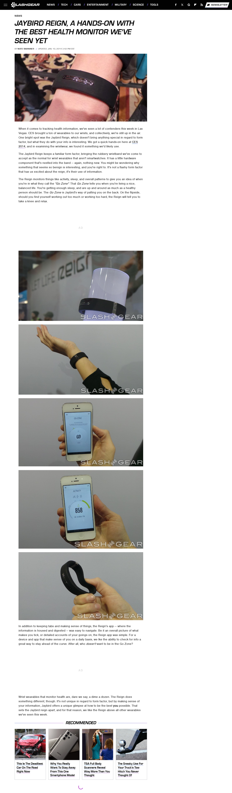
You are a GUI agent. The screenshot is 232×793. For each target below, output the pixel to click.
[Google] (189, 4)
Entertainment (98, 4)
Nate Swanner (26, 49)
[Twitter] (182, 4)
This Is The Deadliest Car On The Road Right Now (30, 767)
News (51, 4)
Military (121, 4)
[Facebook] (175, 4)
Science (138, 4)
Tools (154, 4)
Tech (64, 4)
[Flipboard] (195, 4)
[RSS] (201, 4)
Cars (77, 4)
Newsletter (219, 4)
